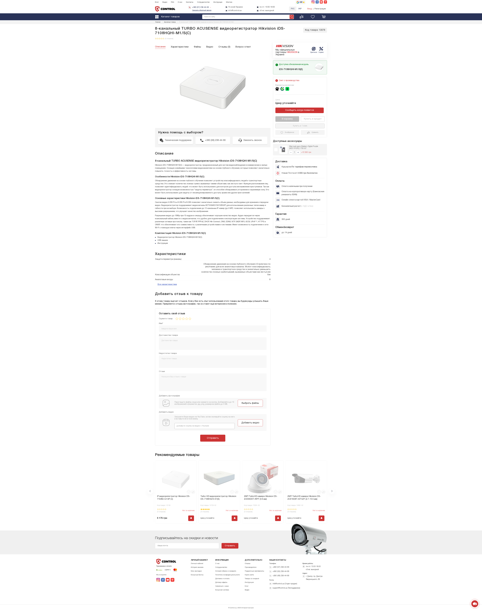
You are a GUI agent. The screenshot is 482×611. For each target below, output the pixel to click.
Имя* (161, 323)
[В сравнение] (193, 492)
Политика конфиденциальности (227, 575)
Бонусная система (222, 590)
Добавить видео (250, 423)
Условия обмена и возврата (225, 571)
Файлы (197, 47)
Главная (157, 22)
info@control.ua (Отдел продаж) (285, 584)
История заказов (197, 567)
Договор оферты (221, 582)
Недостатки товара (168, 353)
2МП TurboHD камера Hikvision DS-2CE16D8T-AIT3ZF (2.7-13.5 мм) (260, 498)
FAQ (172, 2)
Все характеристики (167, 284)
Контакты (189, 2)
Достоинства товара (168, 335)
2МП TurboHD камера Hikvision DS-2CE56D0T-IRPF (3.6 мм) (217, 498)
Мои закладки (196, 571)
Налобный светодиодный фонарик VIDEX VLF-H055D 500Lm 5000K (303, 498)
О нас (180, 2)
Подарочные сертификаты (254, 571)
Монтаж (229, 2)
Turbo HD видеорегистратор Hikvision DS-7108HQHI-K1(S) (175, 498)
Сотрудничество (203, 2)
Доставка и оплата (222, 578)
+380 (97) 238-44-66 (281, 567)
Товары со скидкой (252, 578)
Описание (160, 47)
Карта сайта (249, 575)
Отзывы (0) (224, 47)
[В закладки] (189, 492)
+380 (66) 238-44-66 (281, 576)
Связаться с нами (222, 586)
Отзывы (247, 563)
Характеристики (180, 47)
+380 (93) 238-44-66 (281, 571)
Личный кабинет (197, 563)
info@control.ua (235, 10)
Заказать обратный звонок (201, 10)
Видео (164, 2)
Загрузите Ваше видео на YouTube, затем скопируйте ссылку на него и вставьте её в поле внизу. (204, 418)
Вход (309, 9)
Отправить (213, 438)
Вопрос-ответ (243, 47)
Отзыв (162, 371)
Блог (157, 2)
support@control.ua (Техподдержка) (286, 588)
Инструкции (217, 2)
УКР (300, 9)
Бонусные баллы (197, 575)
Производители (250, 567)
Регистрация (320, 9)
